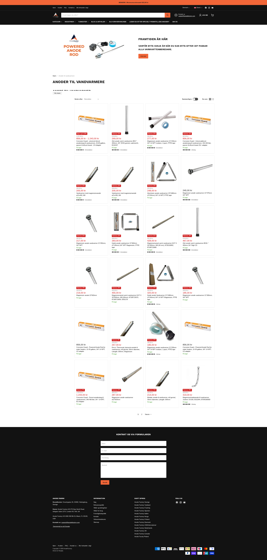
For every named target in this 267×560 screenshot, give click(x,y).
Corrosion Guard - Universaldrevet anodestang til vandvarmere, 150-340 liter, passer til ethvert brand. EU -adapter (197, 143)
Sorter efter (78, 99)
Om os (174, 22)
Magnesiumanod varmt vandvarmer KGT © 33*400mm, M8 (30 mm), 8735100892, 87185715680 (162, 245)
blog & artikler (98, 22)
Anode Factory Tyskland (142, 505)
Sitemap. (96, 522)
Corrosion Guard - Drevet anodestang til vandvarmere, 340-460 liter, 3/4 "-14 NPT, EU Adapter (90, 399)
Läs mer (143, 56)
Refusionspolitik (99, 505)
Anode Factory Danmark (142, 522)
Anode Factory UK (140, 531)
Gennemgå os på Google (61, 526)
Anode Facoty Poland (141, 536)
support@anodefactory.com (186, 16)
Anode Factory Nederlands (143, 528)
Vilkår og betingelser (100, 508)
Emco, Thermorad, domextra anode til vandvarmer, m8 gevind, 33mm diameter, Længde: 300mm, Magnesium (126, 349)
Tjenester (82, 22)
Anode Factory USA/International (145, 525)
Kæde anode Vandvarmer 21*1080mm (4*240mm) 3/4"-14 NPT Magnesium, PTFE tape (162, 297)
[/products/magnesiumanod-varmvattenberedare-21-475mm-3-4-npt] (198, 172)
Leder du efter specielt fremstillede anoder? (149, 22)
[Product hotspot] (111, 42)
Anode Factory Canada (142, 534)
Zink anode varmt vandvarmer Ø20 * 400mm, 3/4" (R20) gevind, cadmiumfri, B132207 (125, 143)
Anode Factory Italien (141, 513)
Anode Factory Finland (141, 519)
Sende (105, 482)
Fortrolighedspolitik (100, 513)
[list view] (213, 99)
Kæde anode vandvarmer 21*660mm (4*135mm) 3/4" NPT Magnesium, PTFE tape (125, 245)
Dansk (199, 7)
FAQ (65, 7)
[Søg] (167, 15)
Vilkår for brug (98, 511)
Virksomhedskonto (100, 519)
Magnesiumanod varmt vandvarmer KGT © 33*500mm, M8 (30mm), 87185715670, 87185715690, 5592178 (126, 297)
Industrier (69, 22)
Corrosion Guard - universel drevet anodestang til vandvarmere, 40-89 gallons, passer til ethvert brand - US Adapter (91, 143)
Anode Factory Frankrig (142, 508)
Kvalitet (60, 7)
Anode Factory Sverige (142, 502)
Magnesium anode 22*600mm (86, 295)
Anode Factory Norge (141, 516)
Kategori (57, 22)
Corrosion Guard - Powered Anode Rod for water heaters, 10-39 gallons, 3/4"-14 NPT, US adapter (90, 349)
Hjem (54, 7)
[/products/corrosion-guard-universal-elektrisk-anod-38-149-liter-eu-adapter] (91, 326)
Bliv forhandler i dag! (82, 7)
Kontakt (96, 516)
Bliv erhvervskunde (117, 22)
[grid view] (210, 99)
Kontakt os (71, 7)
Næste (147, 414)
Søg (95, 502)
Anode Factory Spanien (142, 511)
